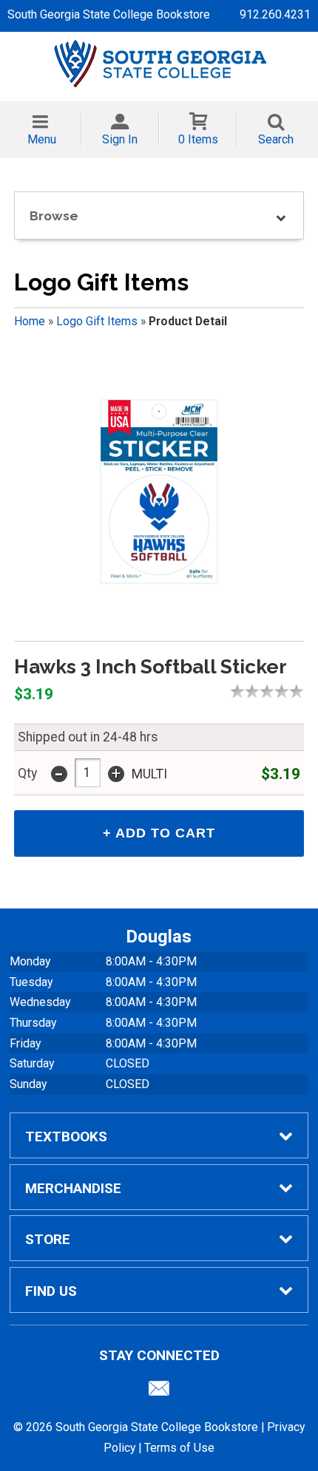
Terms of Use (179, 1448)
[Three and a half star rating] (278, 691)
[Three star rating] (270, 691)
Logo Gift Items (97, 321)
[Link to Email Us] (159, 1392)
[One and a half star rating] (248, 691)
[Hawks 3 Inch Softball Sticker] (159, 491)
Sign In (120, 139)
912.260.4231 (275, 14)
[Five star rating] (300, 691)
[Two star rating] (256, 691)
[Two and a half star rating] (263, 691)
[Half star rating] (233, 691)
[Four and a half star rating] (293, 691)
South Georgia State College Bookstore (108, 14)
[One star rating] (241, 691)
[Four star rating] (285, 691)
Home (29, 321)
